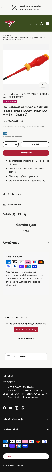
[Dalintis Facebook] (19, 214)
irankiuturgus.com (16, 465)
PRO (5, 133)
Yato (5, 94)
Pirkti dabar (26, 152)
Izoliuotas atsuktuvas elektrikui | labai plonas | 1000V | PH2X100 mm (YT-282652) (24, 39)
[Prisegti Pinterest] (25, 214)
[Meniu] (48, 23)
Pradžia (6, 35)
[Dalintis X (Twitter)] (14, 214)
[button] (41, 23)
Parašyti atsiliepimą (26, 329)
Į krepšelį (35, 144)
